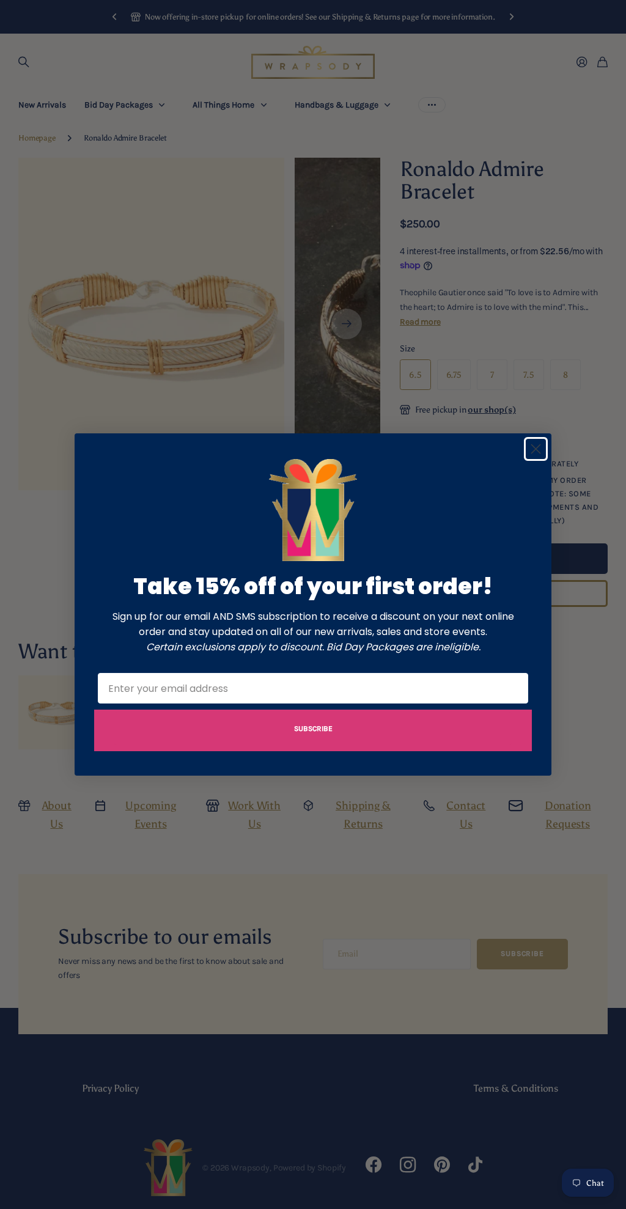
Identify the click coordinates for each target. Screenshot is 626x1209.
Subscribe (313, 728)
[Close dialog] (536, 449)
